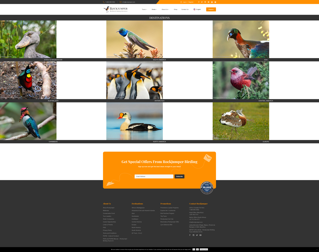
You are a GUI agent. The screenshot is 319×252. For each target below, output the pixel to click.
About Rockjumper (108, 208)
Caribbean (135, 219)
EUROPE (266, 142)
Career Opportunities (109, 222)
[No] (317, 249)
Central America (137, 222)
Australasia (135, 216)
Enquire (211, 9)
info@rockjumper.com (128, 2)
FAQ (104, 227)
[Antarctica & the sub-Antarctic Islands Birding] (134, 80)
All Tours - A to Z (137, 233)
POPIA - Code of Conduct (111, 236)
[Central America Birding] (241, 80)
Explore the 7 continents (167, 210)
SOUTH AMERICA (159, 60)
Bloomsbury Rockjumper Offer (169, 222)
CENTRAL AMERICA (266, 101)
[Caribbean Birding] (28, 121)
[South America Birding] (134, 39)
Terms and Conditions (109, 233)
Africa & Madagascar (138, 208)
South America (136, 230)
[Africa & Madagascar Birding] (28, 39)
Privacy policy (203, 249)
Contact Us (184, 9)
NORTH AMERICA (159, 142)
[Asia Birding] (241, 39)
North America (136, 227)
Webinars (106, 210)
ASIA (266, 60)
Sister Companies (108, 219)
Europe (134, 225)
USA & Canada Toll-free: (196, 209)
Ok (194, 249)
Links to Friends (108, 225)
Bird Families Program (167, 213)
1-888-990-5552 (110, 2)
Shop (175, 9)
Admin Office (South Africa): (197, 218)
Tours (144, 9)
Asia (133, 213)
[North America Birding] (134, 121)
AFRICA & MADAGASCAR (53, 60)
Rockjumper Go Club (166, 219)
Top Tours (163, 216)
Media (154, 9)
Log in (185, 2)
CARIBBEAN (53, 142)
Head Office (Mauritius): (196, 213)
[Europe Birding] (241, 121)
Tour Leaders (107, 216)
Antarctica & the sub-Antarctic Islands (143, 210)
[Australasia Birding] (28, 80)
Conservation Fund (109, 213)
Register (191, 2)
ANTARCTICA (159, 101)
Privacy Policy (107, 230)
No (197, 249)
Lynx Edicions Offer (166, 225)
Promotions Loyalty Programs (169, 208)
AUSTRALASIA (53, 101)
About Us (165, 9)
